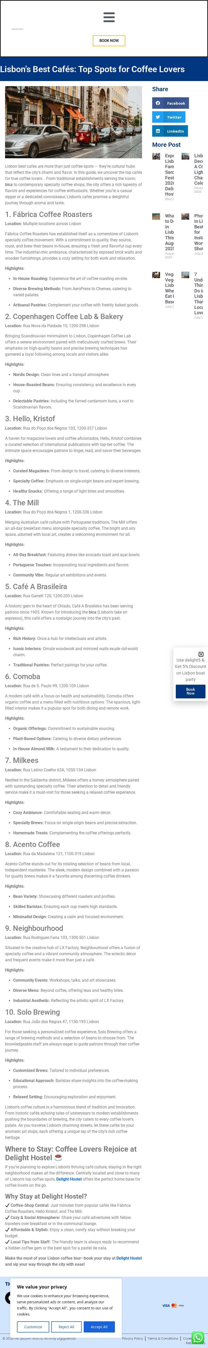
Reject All (66, 1326)
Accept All (99, 1326)
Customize (33, 1326)
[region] (66, 1308)
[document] (104, 674)
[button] (201, 654)
